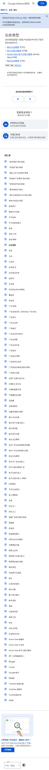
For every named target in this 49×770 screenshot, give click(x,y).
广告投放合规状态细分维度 (19, 367)
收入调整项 (13, 495)
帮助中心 (4, 10)
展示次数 (12, 589)
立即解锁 (7, 750)
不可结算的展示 (15, 223)
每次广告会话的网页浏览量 (19, 445)
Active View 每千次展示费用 (19, 54)
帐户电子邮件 (14, 595)
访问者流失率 (14, 273)
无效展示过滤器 (15, 573)
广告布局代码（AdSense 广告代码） (23, 312)
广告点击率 (13, 323)
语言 (8, 762)
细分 (10, 578)
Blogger (12, 661)
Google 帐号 (14, 673)
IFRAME (12, 678)
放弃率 (11, 278)
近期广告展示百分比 (17, 378)
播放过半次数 (14, 212)
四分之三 (12, 512)
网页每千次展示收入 (17, 556)
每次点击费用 (13, 47)
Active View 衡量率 (16, 639)
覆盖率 (11, 295)
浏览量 (11, 400)
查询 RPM (12, 239)
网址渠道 (12, 567)
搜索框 (11, 523)
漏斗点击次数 (14, 417)
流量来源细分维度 (16, 412)
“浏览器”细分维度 (16, 167)
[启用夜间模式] (24, 765)
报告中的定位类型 (16, 201)
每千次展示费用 (14, 51)
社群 (10, 10)
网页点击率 (13, 550)
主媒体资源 (13, 611)
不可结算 (12, 217)
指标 (10, 606)
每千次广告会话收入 (17, 462)
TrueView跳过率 (15, 695)
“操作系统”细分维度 (17, 162)
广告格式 (12, 328)
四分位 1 (12, 506)
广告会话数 (13, 339)
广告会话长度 (14, 345)
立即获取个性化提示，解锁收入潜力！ (16, 740)
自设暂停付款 (14, 634)
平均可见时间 (14, 489)
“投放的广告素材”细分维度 (19, 178)
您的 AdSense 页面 (19, 18)
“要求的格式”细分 (16, 189)
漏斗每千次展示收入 (17, 423)
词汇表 (8, 155)
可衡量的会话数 (15, 395)
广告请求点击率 (15, 362)
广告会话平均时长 (16, 334)
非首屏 (11, 284)
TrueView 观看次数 (16, 684)
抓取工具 (12, 617)
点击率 (11, 262)
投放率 (11, 528)
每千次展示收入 (15, 473)
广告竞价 (17, 65)
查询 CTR (12, 234)
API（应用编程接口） (17, 656)
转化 (10, 623)
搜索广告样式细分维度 (17, 517)
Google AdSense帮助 (19, 3)
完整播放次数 (14, 545)
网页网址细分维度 (16, 561)
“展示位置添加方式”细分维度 (20, 195)
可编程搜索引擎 (15, 389)
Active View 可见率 (16, 645)
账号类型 (12, 600)
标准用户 (12, 206)
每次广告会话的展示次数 (18, 450)
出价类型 (12, 245)
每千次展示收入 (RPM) (17, 478)
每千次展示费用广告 (17, 467)
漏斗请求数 (13, 428)
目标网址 (12, 484)
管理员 (11, 300)
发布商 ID (12, 267)
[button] (4, 4)
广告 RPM (12, 306)
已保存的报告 (14, 584)
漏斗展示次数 (14, 434)
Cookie (12, 667)
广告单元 (12, 317)
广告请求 (12, 350)
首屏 (10, 500)
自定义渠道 (13, 628)
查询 (10, 228)
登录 (10, 251)
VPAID (11, 700)
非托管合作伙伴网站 (17, 289)
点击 (10, 256)
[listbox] (12, 765)
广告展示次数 (14, 373)
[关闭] (46, 17)
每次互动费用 (13, 61)
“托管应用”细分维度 (17, 184)
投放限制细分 (14, 534)
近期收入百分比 (15, 384)
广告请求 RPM (14, 356)
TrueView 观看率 (15, 689)
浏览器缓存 (13, 406)
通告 (15, 10)
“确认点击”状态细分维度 (18, 173)
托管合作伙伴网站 (16, 539)
